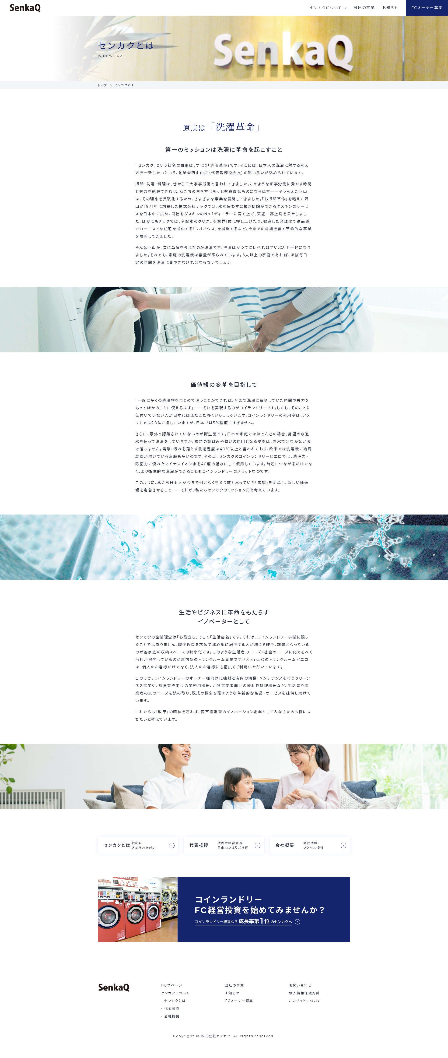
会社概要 (172, 1016)
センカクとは (175, 1001)
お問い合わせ (300, 985)
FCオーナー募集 (427, 8)
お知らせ (390, 8)
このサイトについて (305, 1001)
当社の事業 (364, 8)
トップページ (171, 985)
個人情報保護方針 (304, 993)
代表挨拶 (172, 1008)
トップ (102, 85)
